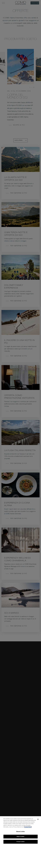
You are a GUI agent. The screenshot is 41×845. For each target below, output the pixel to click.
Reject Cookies (20, 836)
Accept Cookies (20, 841)
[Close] (38, 819)
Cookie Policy (28, 826)
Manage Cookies (20, 831)
